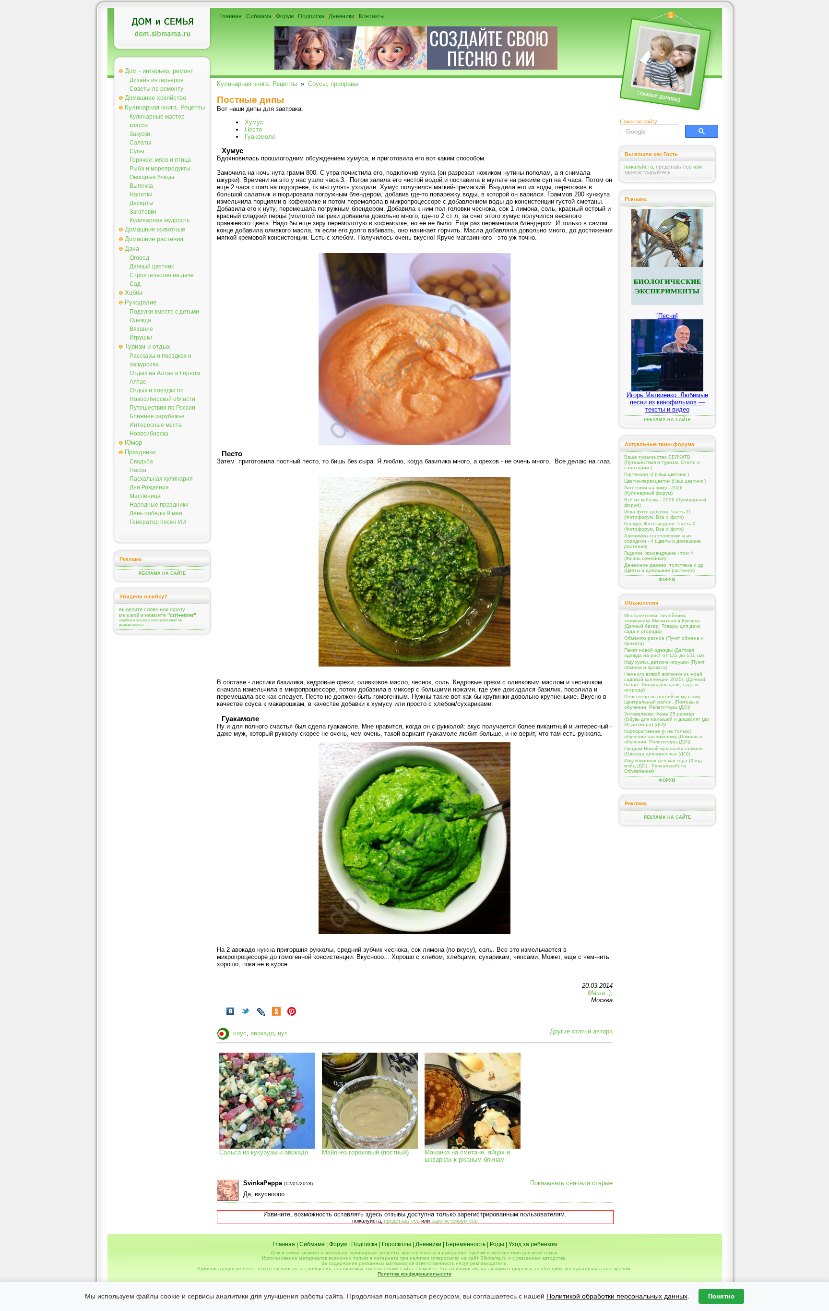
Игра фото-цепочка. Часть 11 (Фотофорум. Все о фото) (657, 514)
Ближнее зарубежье (157, 416)
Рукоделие (140, 302)
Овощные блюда (152, 177)
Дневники (342, 16)
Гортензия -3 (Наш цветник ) (656, 474)
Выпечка (141, 185)
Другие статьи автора (581, 1031)
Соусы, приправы (333, 83)
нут (282, 1033)
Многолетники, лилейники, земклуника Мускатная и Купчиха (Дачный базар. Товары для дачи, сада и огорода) (663, 623)
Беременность (466, 1244)
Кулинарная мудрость (159, 220)
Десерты (142, 203)
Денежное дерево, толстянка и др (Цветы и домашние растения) (664, 567)
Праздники (140, 452)
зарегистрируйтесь (454, 1221)
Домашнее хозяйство (155, 97)
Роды (497, 1244)
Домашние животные (155, 229)
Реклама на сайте (162, 573)
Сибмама (259, 16)
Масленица (145, 496)
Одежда (140, 320)
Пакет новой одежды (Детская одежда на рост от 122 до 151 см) (664, 652)
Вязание (141, 329)
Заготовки (143, 211)
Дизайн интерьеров (156, 80)
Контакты (372, 16)
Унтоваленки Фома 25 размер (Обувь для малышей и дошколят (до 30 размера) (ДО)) (666, 719)
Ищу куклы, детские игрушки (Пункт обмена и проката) (664, 664)
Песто (253, 129)
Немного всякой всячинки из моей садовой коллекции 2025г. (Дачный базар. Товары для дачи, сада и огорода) (664, 681)
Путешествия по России (162, 407)
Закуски (140, 134)
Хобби (133, 292)
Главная (230, 16)
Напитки (141, 194)
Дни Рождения (149, 487)
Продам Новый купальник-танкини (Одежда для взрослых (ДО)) (663, 751)
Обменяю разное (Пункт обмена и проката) (664, 640)
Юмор (133, 442)
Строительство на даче (162, 275)
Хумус (254, 122)
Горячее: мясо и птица (160, 160)
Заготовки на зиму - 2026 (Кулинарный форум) (653, 490)
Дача (132, 248)
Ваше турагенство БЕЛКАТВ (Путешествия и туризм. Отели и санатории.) (662, 462)
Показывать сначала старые (571, 1183)
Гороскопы (396, 1244)
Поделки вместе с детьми (164, 311)
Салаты (140, 142)
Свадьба (141, 461)
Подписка (311, 16)
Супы (137, 151)
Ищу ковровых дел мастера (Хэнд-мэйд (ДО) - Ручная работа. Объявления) (663, 766)
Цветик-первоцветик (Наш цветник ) (665, 481)
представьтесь (402, 1221)
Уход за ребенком (533, 1244)
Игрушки (141, 337)
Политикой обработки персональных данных (616, 1296)
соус (240, 1033)
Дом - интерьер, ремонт (159, 70)
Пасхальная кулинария (161, 478)
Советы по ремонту (156, 88)
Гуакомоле (260, 136)
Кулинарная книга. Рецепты (165, 107)
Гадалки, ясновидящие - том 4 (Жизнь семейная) (658, 555)
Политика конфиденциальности (414, 1273)
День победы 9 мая (156, 513)
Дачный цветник (152, 266)
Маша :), (600, 992)
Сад (135, 283)
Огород (139, 258)
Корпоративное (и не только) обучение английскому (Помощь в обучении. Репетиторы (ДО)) (663, 736)
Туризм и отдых (147, 346)
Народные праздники (159, 504)
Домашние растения (154, 239)
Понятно (721, 1296)
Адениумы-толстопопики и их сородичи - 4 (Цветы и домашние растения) (662, 541)
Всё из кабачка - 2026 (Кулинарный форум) (665, 502)
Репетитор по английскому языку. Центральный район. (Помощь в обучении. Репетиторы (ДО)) (662, 702)
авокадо (262, 1033)
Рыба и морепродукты (160, 168)
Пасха (138, 470)
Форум (285, 16)
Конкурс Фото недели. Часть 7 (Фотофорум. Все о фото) (659, 526)
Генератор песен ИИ (158, 522)
